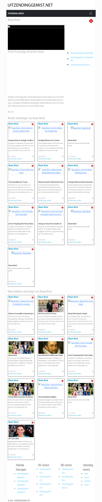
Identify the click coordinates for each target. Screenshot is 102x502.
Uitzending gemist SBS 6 (67, 478)
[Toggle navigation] (90, 13)
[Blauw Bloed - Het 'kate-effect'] (21, 430)
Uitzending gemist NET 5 (67, 471)
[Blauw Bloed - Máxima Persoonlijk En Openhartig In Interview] (21, 302)
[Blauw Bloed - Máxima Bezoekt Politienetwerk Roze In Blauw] (51, 170)
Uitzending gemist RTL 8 (45, 493)
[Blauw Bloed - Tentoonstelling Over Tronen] (21, 170)
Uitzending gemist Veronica (67, 486)
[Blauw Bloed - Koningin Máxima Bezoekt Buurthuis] (80, 170)
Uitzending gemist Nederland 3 (23, 490)
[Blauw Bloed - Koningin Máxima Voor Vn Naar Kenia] (51, 129)
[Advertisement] (36, 72)
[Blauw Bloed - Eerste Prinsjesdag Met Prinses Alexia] (21, 212)
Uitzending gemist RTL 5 (45, 478)
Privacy (86, 484)
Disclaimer (87, 481)
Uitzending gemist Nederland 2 (23, 483)
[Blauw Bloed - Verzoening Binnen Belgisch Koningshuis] (51, 386)
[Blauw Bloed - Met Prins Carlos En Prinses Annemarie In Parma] (51, 305)
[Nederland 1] (91, 20)
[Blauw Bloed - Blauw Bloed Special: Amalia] (80, 302)
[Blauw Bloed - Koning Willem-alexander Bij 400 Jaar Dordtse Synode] (21, 389)
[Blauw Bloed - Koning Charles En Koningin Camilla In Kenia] (21, 129)
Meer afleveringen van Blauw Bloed (82, 53)
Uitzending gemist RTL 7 (45, 486)
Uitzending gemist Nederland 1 (80, 64)
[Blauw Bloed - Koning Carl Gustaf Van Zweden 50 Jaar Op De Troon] (51, 212)
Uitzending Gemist (16, 13)
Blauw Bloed (14, 19)
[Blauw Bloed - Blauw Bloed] (81, 127)
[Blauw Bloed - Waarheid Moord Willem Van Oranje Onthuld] (51, 347)
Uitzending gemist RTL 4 (45, 471)
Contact (86, 477)
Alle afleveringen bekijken (15, 159)
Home (86, 473)
